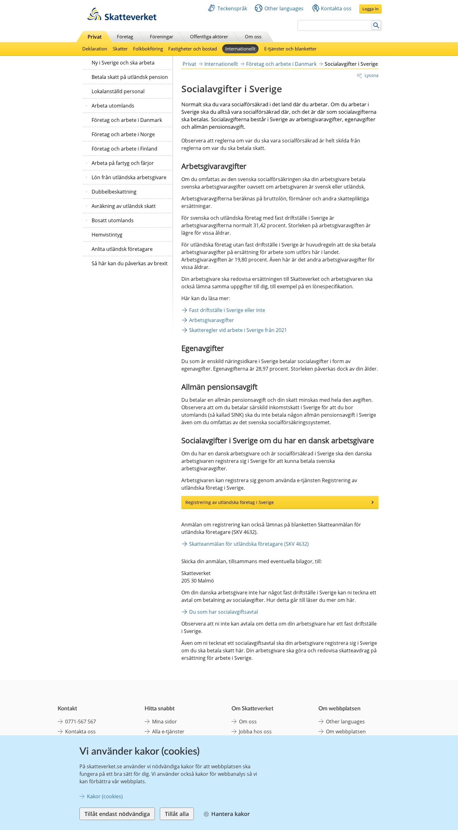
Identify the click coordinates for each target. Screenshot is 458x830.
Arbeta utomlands (113, 105)
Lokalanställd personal (118, 91)
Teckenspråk (232, 8)
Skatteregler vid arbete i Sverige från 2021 (238, 330)
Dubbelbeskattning (114, 191)
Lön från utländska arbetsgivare (129, 177)
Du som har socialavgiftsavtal (223, 611)
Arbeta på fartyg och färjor (123, 163)
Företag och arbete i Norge (123, 134)
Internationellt (240, 49)
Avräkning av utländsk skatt (124, 206)
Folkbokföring (148, 49)
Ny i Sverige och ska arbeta (123, 62)
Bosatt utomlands (113, 220)
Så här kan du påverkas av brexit (130, 263)
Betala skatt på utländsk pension (130, 77)
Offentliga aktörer (209, 36)
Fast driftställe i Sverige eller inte (227, 310)
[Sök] (376, 25)
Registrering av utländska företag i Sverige (229, 502)
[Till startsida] (121, 19)
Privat (95, 36)
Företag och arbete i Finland (124, 148)
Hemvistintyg (107, 234)
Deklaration (94, 49)
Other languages (284, 8)
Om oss (253, 36)
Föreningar (161, 36)
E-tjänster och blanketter (290, 49)
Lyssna (372, 75)
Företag (125, 36)
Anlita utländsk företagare (122, 249)
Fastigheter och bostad (192, 49)
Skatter (120, 49)
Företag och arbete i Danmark (127, 120)
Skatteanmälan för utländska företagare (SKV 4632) (249, 543)
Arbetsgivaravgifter (211, 320)
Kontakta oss (336, 8)
